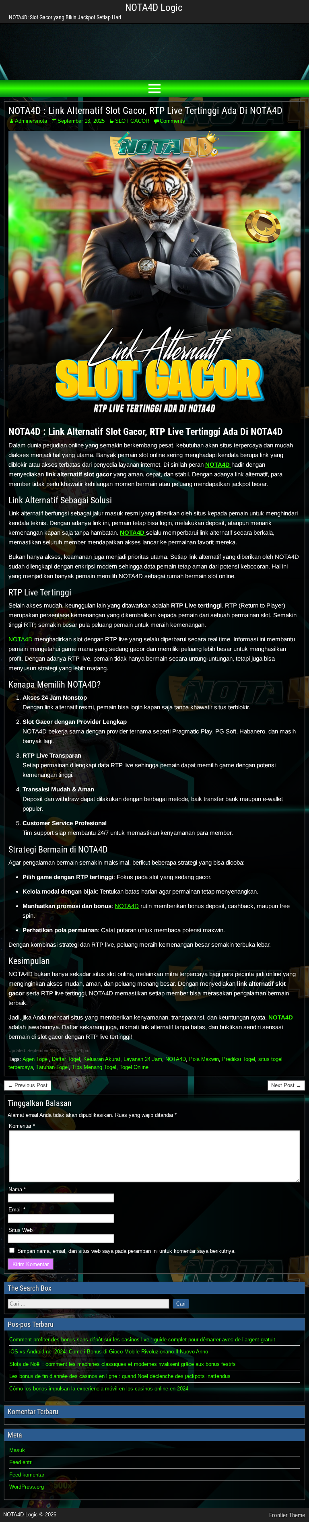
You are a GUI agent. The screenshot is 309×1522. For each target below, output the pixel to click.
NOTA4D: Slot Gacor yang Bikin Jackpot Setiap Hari (65, 17)
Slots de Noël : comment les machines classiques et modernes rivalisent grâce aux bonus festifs (122, 1364)
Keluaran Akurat (101, 1059)
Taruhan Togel (52, 1067)
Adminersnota (31, 121)
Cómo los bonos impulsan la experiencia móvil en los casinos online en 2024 (98, 1389)
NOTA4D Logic (154, 7)
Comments (172, 121)
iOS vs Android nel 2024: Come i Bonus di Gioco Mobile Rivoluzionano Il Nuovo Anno (108, 1352)
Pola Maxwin (204, 1059)
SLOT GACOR (132, 121)
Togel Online (133, 1067)
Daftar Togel (66, 1059)
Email (16, 1210)
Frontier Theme (287, 1515)
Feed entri (21, 1462)
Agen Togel (36, 1059)
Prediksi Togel (238, 1059)
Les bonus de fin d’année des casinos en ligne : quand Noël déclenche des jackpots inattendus (120, 1376)
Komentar (22, 1126)
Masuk (17, 1450)
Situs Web (20, 1230)
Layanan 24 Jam (143, 1059)
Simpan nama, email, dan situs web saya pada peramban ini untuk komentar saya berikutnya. (126, 1251)
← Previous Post (27, 1085)
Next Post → (286, 1085)
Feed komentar (26, 1475)
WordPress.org (26, 1487)
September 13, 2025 (81, 121)
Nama (17, 1189)
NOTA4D (20, 639)
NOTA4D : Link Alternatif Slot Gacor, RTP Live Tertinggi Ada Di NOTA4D (145, 110)
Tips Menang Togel (94, 1067)
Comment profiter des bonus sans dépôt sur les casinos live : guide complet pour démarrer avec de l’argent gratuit (142, 1340)
